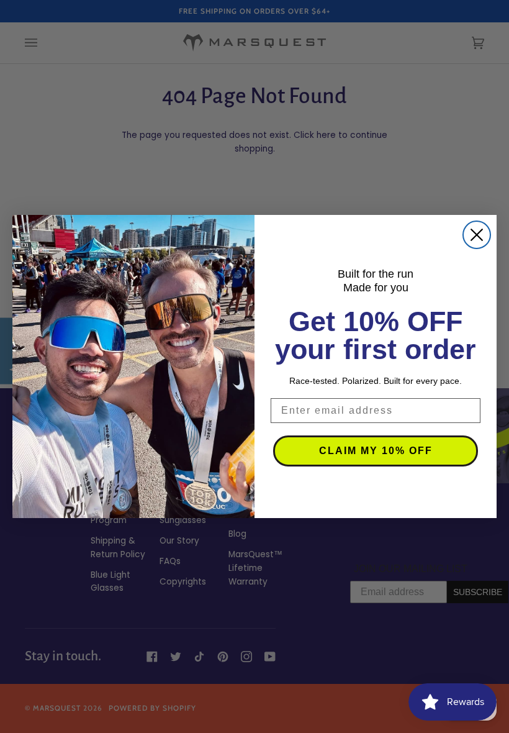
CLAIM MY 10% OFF (376, 450)
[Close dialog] (476, 234)
